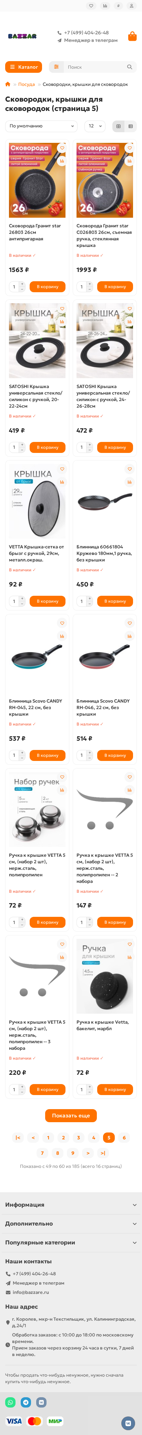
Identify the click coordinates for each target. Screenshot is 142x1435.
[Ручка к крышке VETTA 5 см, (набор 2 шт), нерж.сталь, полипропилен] (37, 809)
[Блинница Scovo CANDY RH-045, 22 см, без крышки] (37, 655)
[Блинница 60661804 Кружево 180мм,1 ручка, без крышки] (105, 501)
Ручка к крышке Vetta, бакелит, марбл (103, 1025)
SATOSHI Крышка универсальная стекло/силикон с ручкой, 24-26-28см (103, 396)
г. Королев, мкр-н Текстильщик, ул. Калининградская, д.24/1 (74, 1322)
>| (103, 1153)
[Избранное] (91, 6)
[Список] (130, 126)
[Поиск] (129, 66)
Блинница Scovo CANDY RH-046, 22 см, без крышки (103, 707)
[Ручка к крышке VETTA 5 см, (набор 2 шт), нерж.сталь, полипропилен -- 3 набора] (37, 976)
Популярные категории (40, 1242)
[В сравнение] (62, 161)
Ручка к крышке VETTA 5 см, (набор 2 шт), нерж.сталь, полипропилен (37, 865)
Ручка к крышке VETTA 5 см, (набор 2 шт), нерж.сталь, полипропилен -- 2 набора (105, 868)
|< (18, 1138)
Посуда (26, 84)
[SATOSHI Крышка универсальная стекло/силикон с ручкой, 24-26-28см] (105, 340)
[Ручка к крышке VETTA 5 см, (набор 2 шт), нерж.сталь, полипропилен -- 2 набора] (105, 809)
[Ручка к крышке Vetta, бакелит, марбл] (105, 976)
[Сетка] (118, 126)
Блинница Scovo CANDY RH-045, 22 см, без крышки (35, 707)
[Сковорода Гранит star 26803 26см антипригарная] (37, 180)
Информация (24, 1204)
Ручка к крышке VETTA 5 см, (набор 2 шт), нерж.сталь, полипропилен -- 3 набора (37, 1035)
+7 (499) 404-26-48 (86, 33)
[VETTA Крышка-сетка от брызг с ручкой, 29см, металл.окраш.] (37, 501)
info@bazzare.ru (31, 1292)
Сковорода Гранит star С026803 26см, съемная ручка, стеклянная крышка (104, 235)
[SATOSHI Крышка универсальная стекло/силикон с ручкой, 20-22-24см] (37, 340)
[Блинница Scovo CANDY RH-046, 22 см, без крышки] (105, 655)
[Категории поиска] (56, 67)
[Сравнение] (105, 6)
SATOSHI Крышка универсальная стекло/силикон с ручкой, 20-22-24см (35, 396)
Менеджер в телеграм (91, 40)
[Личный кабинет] (131, 6)
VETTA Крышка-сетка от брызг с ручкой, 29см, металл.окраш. (36, 553)
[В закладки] (62, 148)
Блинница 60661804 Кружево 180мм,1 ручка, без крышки (104, 553)
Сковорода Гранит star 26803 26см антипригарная (35, 232)
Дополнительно (29, 1223)
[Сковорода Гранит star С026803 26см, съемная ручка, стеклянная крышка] (105, 180)
